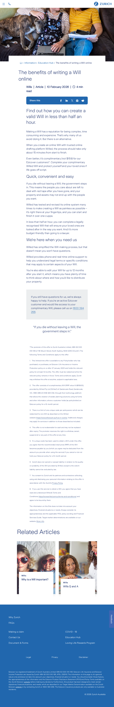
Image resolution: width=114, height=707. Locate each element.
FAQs (11, 623)
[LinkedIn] (67, 100)
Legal (28, 657)
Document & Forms (18, 643)
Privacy (55, 657)
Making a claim (16, 632)
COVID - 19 (71, 632)
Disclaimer (83, 657)
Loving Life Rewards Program (80, 643)
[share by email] (77, 100)
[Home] (103, 3)
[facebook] (61, 100)
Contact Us (14, 637)
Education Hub (73, 637)
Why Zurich (14, 617)
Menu (4, 4)
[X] (72, 100)
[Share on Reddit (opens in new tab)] (82, 100)
